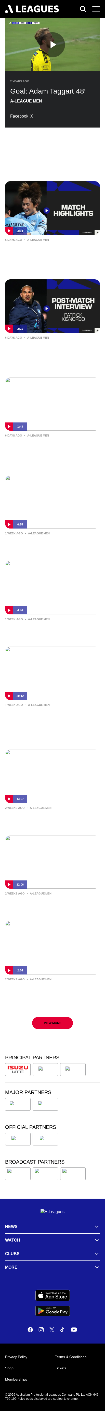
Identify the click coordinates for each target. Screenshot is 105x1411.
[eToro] (45, 1104)
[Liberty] (17, 1104)
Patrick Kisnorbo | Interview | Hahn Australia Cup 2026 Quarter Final (46, 348)
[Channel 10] (17, 1174)
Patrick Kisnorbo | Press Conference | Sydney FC (49, 904)
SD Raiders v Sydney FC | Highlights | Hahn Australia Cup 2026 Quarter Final (50, 250)
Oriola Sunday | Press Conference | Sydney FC (46, 630)
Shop (9, 1368)
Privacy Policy (16, 1357)
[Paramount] (45, 1174)
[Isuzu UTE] (17, 1069)
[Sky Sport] (72, 1174)
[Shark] (72, 1069)
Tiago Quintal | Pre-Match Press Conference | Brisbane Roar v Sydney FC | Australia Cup (49, 994)
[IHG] (45, 1139)
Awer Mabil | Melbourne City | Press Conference (47, 818)
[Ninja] (45, 1069)
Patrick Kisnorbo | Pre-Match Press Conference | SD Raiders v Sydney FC (49, 544)
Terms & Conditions (70, 1357)
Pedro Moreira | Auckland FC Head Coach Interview (45, 715)
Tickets (60, 1368)
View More (52, 1023)
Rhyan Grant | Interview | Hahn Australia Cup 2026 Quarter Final (44, 446)
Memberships (16, 1379)
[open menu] (96, 9)
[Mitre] (17, 1139)
